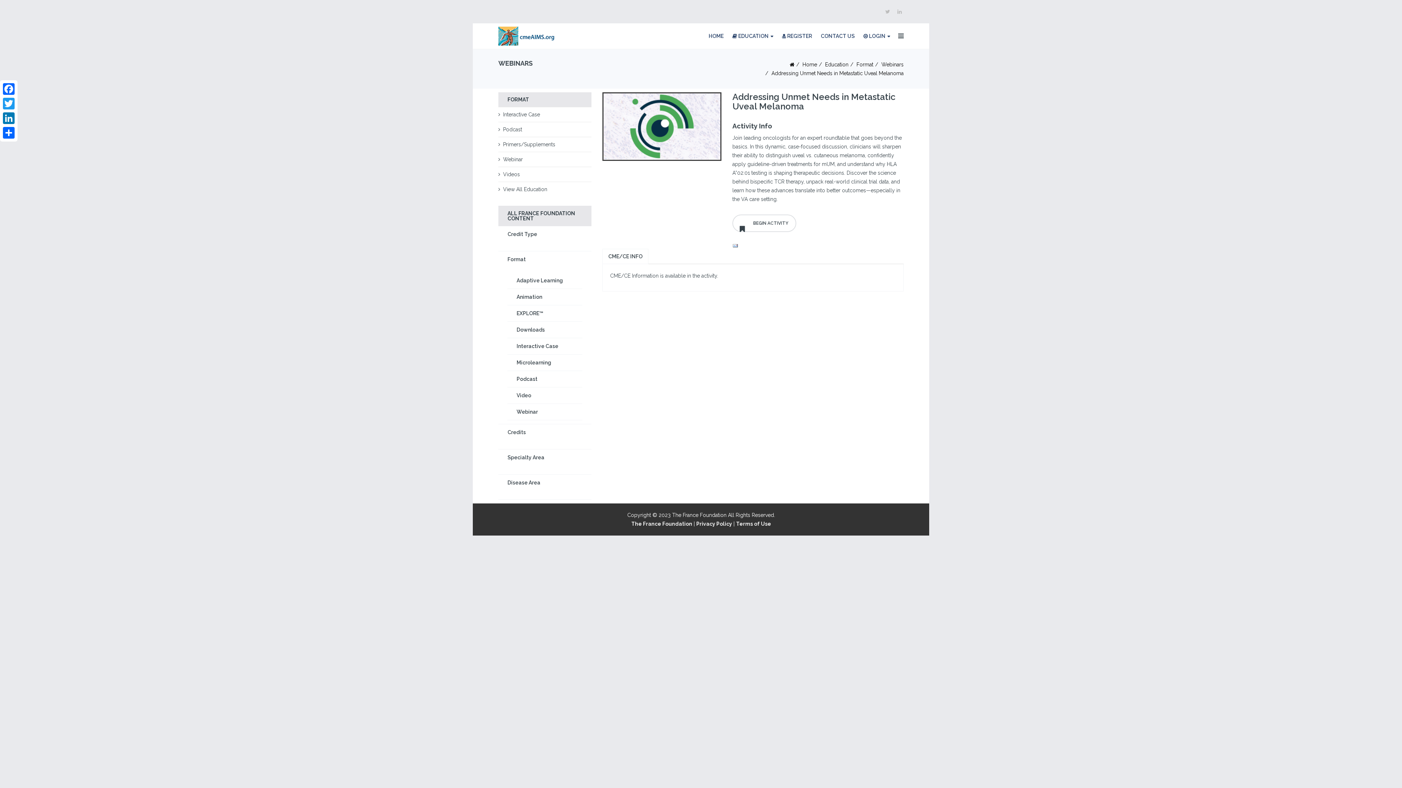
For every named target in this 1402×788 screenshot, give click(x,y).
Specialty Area (525, 457)
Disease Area (523, 483)
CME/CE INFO (625, 256)
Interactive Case (521, 114)
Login (876, 36)
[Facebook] (8, 89)
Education (753, 36)
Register (799, 36)
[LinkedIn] (8, 118)
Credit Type (522, 234)
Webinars (892, 64)
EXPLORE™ (530, 313)
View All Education (525, 189)
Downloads (531, 330)
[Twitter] (8, 103)
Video (524, 395)
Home (716, 36)
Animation (529, 297)
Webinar (513, 159)
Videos (511, 174)
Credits (516, 432)
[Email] (818, 246)
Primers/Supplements (529, 144)
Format (865, 64)
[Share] (8, 132)
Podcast (512, 129)
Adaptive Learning (540, 280)
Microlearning (534, 363)
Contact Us (838, 36)
